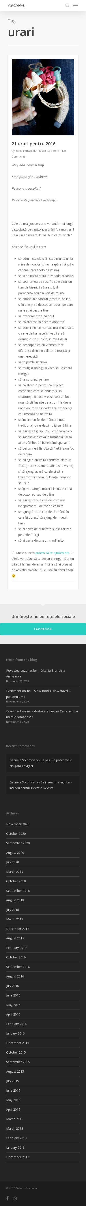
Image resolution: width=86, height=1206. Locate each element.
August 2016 (15, 976)
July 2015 (12, 1081)
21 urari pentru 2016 (33, 144)
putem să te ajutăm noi (52, 553)
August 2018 (15, 900)
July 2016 (12, 986)
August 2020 (15, 852)
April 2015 (13, 1109)
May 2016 (13, 1005)
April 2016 (13, 1014)
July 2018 (12, 910)
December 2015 (17, 1043)
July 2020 (12, 862)
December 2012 (17, 1157)
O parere (53, 151)
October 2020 (16, 833)
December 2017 (17, 929)
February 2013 (16, 1138)
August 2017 (15, 938)
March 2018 (14, 919)
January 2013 (15, 1147)
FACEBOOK (43, 629)
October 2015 (16, 1052)
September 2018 (18, 891)
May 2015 (13, 1100)
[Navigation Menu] (75, 5)
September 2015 (18, 1062)
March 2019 (14, 871)
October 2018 (16, 881)
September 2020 (18, 843)
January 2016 (15, 1033)
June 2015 (13, 1090)
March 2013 (14, 1128)
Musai (43, 151)
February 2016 (16, 1024)
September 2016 (18, 967)
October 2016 (16, 957)
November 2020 (17, 824)
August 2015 (15, 1071)
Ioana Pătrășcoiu (25, 151)
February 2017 (16, 948)
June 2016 (13, 995)
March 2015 (14, 1119)
